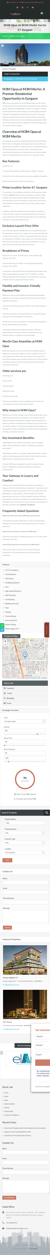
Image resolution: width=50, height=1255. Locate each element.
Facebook (10, 688)
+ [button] (5, 641)
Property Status (10, 829)
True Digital (33, 1248)
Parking (8, 612)
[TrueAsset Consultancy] (17, 14)
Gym (7, 587)
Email (9, 703)
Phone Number (8, 898)
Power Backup (10, 616)
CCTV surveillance (12, 570)
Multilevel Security (12, 604)
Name (5, 878)
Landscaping (10, 599)
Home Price (8, 738)
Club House (9, 578)
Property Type (10, 839)
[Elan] (25, 1058)
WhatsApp (10, 698)
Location (8, 849)
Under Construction (17, 36)
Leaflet (27, 678)
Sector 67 (12, 195)
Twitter (9, 693)
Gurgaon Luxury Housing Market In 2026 (17, 1132)
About (6, 1096)
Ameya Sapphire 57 (10, 978)
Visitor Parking (10, 625)
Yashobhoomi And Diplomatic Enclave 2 (17, 1135)
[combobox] (25, 721)
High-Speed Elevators (13, 591)
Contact (6, 1108)
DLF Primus (7, 1022)
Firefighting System (12, 583)
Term (6, 718)
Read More (38, 981)
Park (7, 608)
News (6, 1100)
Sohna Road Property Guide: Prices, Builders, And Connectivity (25, 1128)
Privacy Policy (8, 1111)
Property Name (10, 819)
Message (6, 908)
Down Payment (9, 749)
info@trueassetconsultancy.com (17, 1228)
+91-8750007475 (11, 1223)
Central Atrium (10, 574)
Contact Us (47, 629)
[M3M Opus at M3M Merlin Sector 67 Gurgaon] (25, 655)
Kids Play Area (10, 595)
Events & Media (9, 1104)
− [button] (5, 644)
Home (4, 36)
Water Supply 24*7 (12, 629)
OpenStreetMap (35, 678)
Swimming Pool (11, 620)
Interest (7, 727)
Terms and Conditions (11, 1115)
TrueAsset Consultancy (27, 505)
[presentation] (1, 1053)
